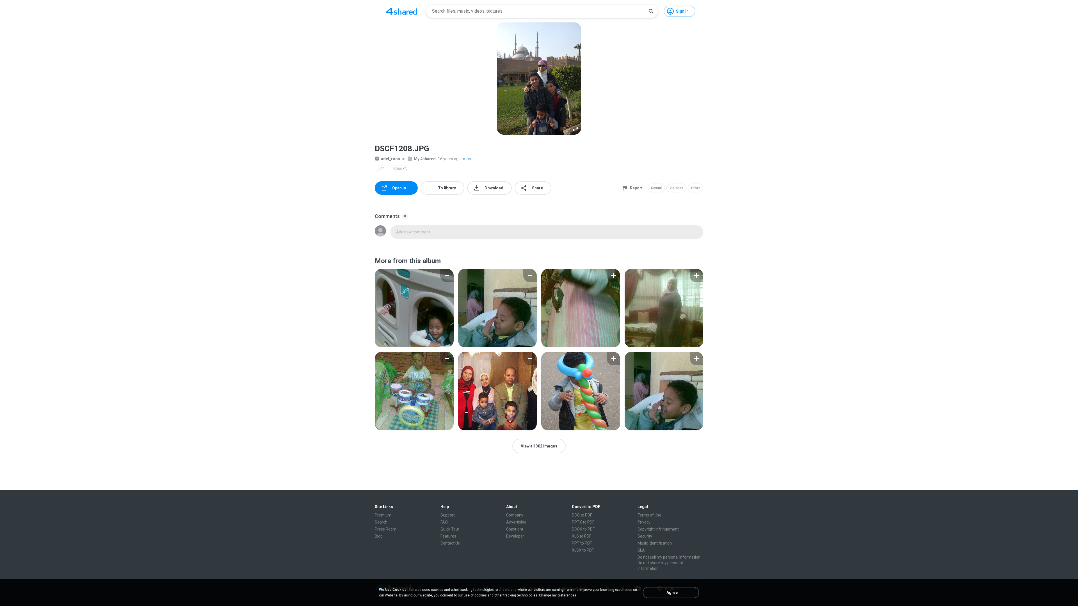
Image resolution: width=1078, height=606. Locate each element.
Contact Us (450, 543)
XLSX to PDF (583, 550)
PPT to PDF (582, 543)
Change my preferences (557, 595)
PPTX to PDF (583, 522)
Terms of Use (649, 515)
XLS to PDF (581, 536)
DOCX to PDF (583, 529)
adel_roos (390, 159)
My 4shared (425, 159)
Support (447, 515)
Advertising (516, 522)
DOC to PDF (582, 515)
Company (514, 515)
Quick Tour (449, 529)
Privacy (644, 522)
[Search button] (651, 11)
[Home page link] (401, 11)
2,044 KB (400, 169)
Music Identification (655, 543)
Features (448, 536)
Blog (379, 536)
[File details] (414, 308)
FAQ (444, 522)
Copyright (514, 529)
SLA (641, 550)
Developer (515, 536)
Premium (383, 515)
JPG (381, 169)
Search (381, 522)
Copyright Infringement (658, 529)
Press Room (385, 529)
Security (645, 536)
